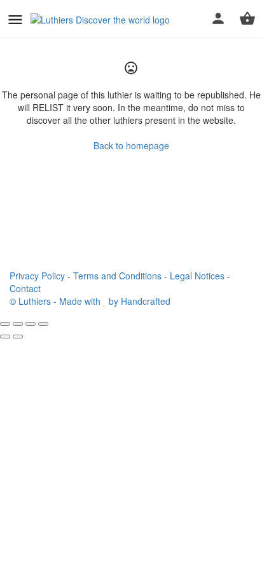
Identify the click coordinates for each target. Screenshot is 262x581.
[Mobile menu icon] (15, 19)
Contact (25, 288)
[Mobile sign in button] (218, 18)
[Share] (18, 324)
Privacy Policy (37, 275)
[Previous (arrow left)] (5, 336)
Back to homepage (131, 145)
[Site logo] (102, 19)
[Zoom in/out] (43, 324)
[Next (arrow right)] (18, 336)
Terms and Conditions (117, 275)
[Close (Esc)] (5, 324)
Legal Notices (197, 275)
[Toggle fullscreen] (30, 324)
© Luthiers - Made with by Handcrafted (90, 301)
